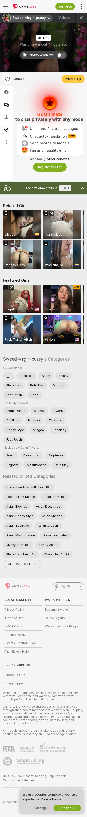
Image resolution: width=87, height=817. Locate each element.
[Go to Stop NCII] (31, 761)
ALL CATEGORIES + (22, 564)
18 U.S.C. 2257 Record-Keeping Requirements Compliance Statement (35, 778)
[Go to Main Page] (27, 6)
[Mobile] (8, 376)
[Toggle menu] (5, 6)
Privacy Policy (14, 609)
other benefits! (58, 159)
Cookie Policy (51, 799)
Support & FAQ (14, 675)
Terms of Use (13, 618)
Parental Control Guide (20, 643)
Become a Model (57, 609)
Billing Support (14, 683)
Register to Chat (50, 167)
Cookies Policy (15, 634)
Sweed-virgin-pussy (23, 359)
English (65, 586)
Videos (65, 18)
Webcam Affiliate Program (63, 626)
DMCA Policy (13, 626)
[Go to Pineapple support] (8, 761)
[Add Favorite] (7, 79)
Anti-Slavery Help (16, 651)
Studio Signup (55, 618)
